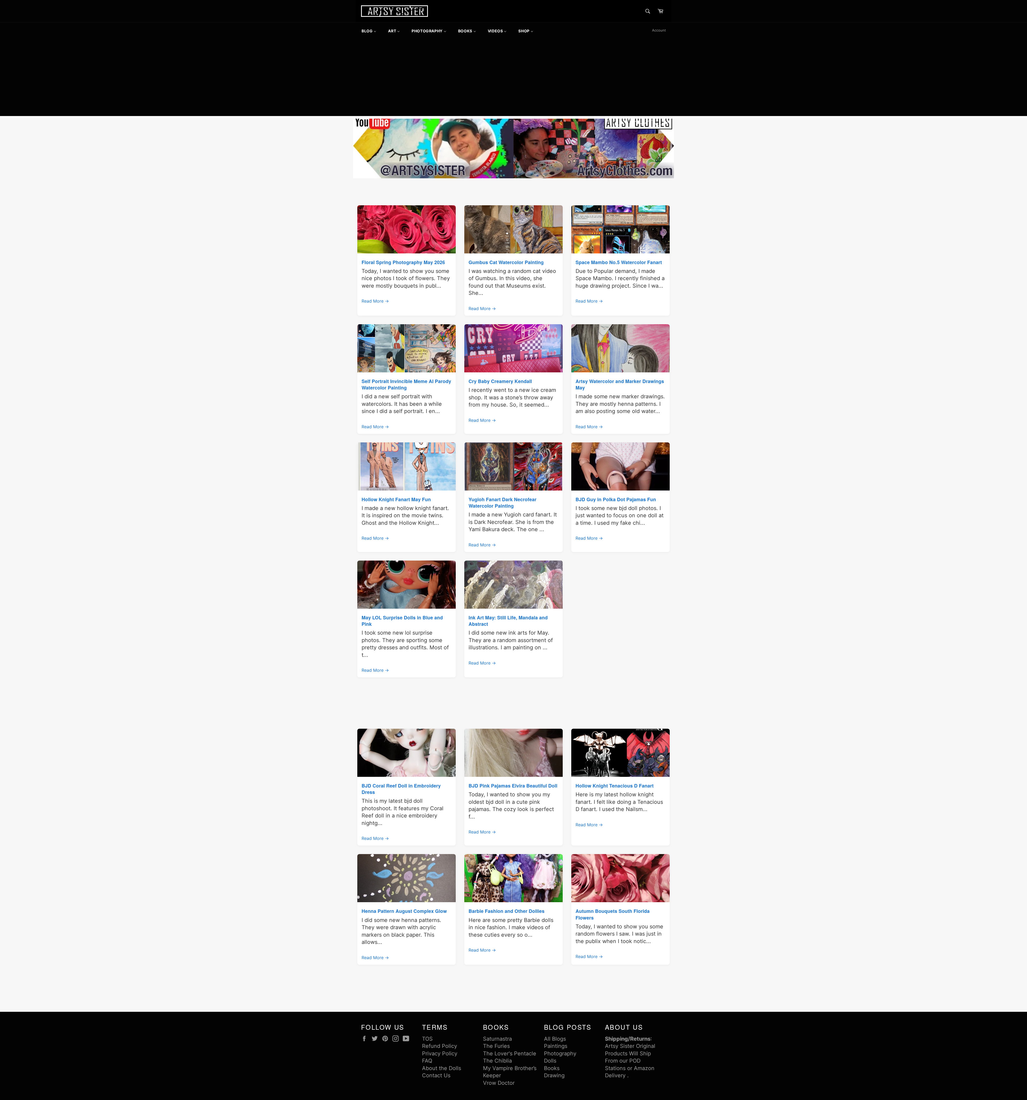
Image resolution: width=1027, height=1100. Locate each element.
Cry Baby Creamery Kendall (500, 381)
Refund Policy (439, 1046)
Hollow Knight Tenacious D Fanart (615, 785)
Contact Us (436, 1075)
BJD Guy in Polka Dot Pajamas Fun (616, 499)
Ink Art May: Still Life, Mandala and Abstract (508, 620)
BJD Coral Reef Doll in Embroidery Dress (401, 788)
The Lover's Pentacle (509, 1053)
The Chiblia (497, 1060)
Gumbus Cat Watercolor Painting (506, 262)
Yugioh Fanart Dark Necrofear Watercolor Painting (503, 502)
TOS (427, 1039)
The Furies (496, 1046)
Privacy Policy (439, 1053)
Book (550, 1068)
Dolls (550, 1060)
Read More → (375, 301)
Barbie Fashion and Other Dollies (507, 911)
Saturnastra (497, 1039)
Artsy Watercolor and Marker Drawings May (620, 384)
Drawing (554, 1075)
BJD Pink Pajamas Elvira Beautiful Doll (513, 785)
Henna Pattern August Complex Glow (404, 911)
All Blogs (555, 1039)
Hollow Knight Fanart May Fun (396, 499)
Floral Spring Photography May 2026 (403, 262)
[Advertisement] (513, 78)
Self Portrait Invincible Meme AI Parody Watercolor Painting (406, 384)
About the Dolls (441, 1068)
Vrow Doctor (499, 1083)
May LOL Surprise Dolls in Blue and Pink (402, 620)
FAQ (427, 1060)
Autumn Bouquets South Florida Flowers (613, 914)
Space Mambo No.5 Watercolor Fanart (619, 262)
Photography (560, 1053)
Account (659, 30)
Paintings (555, 1046)
